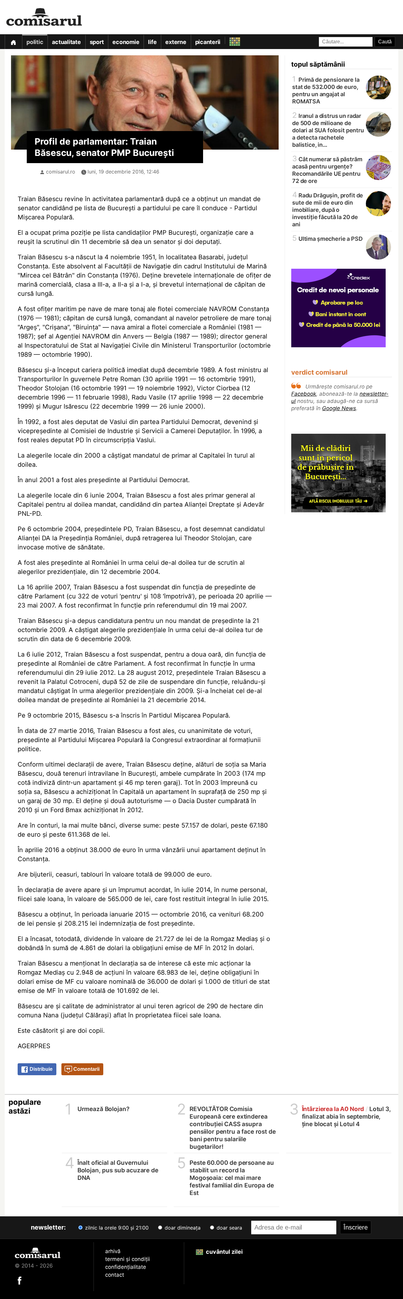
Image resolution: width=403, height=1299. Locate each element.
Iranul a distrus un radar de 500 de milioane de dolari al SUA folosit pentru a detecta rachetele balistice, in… (328, 130)
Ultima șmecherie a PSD (327, 238)
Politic (34, 42)
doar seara (228, 1228)
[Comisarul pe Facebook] (19, 1280)
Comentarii (85, 1069)
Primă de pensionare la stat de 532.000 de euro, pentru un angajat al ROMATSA (326, 90)
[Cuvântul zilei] (229, 40)
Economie (125, 42)
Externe (175, 42)
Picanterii (208, 42)
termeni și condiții (127, 1259)
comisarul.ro (60, 171)
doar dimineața (182, 1228)
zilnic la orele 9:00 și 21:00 (116, 1228)
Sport (97, 42)
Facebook (303, 394)
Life (152, 42)
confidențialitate (125, 1267)
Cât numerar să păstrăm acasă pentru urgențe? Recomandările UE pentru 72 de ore (327, 169)
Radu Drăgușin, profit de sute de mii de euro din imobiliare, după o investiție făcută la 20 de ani (327, 209)
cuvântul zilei (224, 1251)
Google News (339, 408)
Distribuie (40, 1069)
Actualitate (66, 42)
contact (114, 1275)
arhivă (113, 1251)
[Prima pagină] (13, 41)
